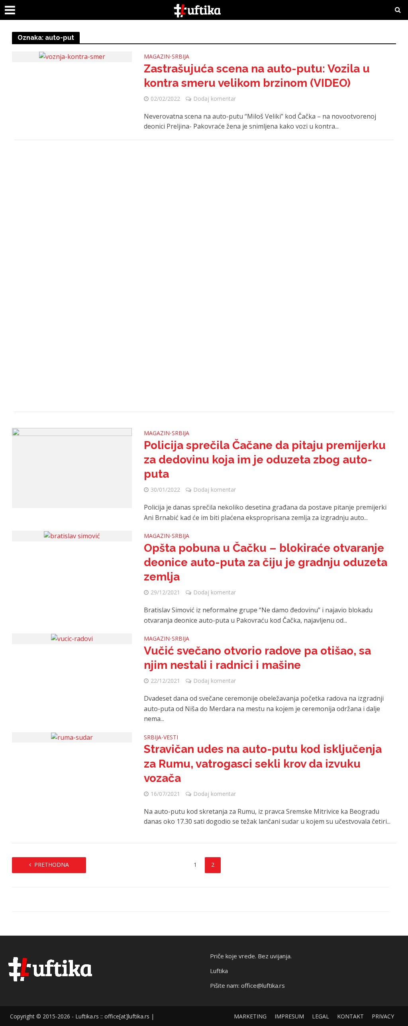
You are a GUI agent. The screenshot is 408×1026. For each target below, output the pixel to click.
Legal (320, 1016)
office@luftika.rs (263, 985)
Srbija (180, 57)
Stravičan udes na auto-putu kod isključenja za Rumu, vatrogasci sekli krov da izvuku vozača (263, 763)
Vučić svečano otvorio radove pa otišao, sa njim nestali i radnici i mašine (257, 658)
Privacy (383, 1016)
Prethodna (51, 864)
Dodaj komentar (214, 98)
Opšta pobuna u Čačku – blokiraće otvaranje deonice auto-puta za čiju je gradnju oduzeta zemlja (265, 562)
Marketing (250, 1016)
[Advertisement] (204, 276)
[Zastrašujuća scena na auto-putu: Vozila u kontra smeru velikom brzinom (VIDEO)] (72, 56)
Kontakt (350, 1016)
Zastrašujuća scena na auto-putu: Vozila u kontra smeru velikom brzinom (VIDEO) (257, 76)
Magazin (157, 57)
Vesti (170, 738)
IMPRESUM (289, 1016)
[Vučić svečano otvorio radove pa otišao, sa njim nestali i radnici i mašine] (72, 638)
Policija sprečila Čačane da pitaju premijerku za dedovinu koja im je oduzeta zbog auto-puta (265, 460)
